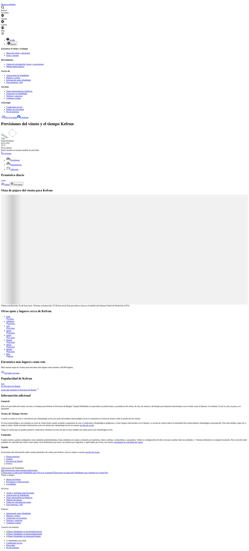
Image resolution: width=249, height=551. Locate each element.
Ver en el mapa (11, 117)
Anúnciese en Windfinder (16, 94)
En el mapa (6, 153)
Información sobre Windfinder (18, 80)
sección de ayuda (87, 425)
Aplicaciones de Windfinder (17, 75)
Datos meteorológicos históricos (19, 91)
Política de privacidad (15, 109)
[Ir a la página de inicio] (1, 2)
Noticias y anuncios (14, 96)
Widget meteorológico (15, 67)
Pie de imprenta (12, 112)
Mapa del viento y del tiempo (18, 53)
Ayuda (12, 40)
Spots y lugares (12, 55)
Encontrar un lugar (11, 373)
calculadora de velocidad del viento (128, 442)
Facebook (24, 117)
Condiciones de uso (14, 107)
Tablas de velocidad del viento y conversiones (25, 64)
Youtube (37, 536)
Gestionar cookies (13, 98)
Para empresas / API (14, 82)
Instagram (38, 534)
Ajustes (13, 44)
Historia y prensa (13, 78)
